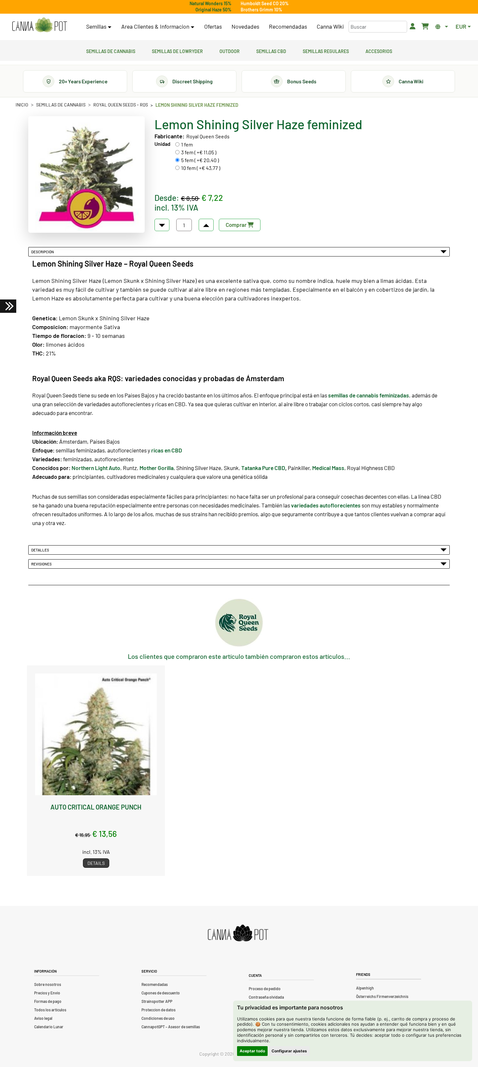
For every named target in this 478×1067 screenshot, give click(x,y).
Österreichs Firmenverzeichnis (382, 996)
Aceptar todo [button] (252, 1050)
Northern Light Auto (96, 467)
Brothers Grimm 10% (261, 9)
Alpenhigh (365, 988)
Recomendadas (288, 26)
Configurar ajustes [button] (289, 1050)
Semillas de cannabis (110, 50)
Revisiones (42, 563)
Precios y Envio (47, 993)
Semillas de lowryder (177, 50)
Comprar (236, 224)
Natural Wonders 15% (211, 3)
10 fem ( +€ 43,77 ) (200, 168)
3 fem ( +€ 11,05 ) (198, 152)
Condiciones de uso (158, 1018)
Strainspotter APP (156, 1001)
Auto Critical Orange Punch (95, 807)
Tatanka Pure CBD (263, 467)
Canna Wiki (330, 26)
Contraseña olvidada (266, 997)
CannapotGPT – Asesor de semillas (170, 1027)
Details (96, 863)
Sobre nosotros (47, 984)
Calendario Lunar (48, 1027)
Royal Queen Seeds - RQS (120, 104)
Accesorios (378, 50)
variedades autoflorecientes (326, 505)
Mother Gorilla (156, 467)
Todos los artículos (50, 1010)
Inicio (22, 104)
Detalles (40, 549)
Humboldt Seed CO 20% (265, 3)
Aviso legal (43, 1018)
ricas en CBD (166, 450)
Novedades (245, 26)
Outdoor (229, 50)
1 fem (187, 144)
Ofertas (213, 26)
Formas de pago (47, 1001)
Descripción (43, 251)
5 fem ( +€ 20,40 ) (200, 160)
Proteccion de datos (158, 1010)
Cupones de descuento (160, 993)
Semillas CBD (271, 50)
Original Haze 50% (213, 9)
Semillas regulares (326, 50)
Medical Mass (328, 467)
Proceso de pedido (265, 989)
